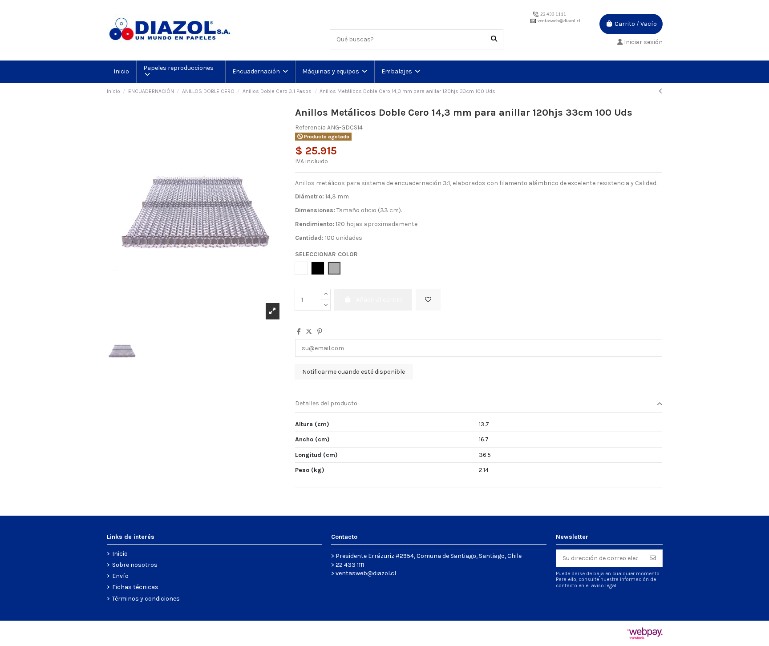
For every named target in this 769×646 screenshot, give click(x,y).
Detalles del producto (326, 403)
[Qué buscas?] (494, 39)
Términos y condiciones (146, 598)
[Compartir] (299, 331)
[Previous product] (661, 91)
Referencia (310, 127)
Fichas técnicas (135, 587)
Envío (120, 576)
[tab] (479, 404)
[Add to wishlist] (428, 300)
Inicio (120, 553)
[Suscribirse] (653, 558)
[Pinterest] (319, 331)
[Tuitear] (309, 331)
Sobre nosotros (135, 565)
